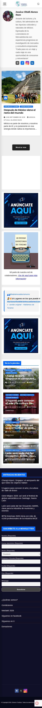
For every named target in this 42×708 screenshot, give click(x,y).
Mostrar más (21, 147)
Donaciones (7, 626)
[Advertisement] (23, 172)
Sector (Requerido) (8, 550)
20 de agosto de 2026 (16, 432)
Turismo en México (26, 106)
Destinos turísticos (27, 395)
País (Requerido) (7, 573)
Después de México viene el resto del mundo (19, 111)
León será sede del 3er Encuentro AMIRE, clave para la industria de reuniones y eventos (20, 508)
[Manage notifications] (37, 703)
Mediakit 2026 (8, 610)
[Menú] (5, 4)
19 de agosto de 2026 (16, 460)
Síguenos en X (8, 621)
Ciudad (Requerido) (8, 566)
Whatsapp (5, 581)
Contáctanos (7, 605)
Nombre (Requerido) (9, 536)
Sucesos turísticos (12, 422)
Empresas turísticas (24, 370)
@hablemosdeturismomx (20, 294)
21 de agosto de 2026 (16, 382)
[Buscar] (38, 4)
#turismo (11, 301)
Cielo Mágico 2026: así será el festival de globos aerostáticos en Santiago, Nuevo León (20, 498)
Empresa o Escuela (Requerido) (12, 558)
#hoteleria (19, 301)
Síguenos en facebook (11, 616)
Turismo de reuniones (28, 450)
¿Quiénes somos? (10, 600)
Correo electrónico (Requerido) (12, 543)
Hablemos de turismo (11, 106)
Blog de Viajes (10, 370)
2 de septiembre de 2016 (16, 117)
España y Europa (11, 373)
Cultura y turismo (12, 395)
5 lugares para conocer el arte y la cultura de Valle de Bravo (19, 403)
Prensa (32, 460)
